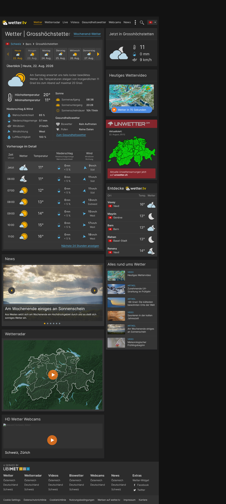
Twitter (141, 489)
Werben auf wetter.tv (109, 499)
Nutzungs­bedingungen (81, 499)
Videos (74, 22)
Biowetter (76, 475)
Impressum (130, 499)
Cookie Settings (11, 499)
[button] (94, 290)
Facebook (143, 484)
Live (65, 22)
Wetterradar (52, 22)
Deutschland (10, 484)
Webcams (115, 22)
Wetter (38, 22)
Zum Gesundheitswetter (71, 135)
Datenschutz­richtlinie (35, 499)
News (127, 22)
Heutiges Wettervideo (128, 75)
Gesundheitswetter (94, 22)
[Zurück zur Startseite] (14, 22)
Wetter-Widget (141, 480)
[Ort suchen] (141, 22)
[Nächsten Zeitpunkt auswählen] (98, 54)
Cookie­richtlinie (58, 499)
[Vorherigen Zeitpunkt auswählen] (8, 54)
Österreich (9, 480)
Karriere (143, 499)
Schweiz (16, 44)
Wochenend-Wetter (87, 34)
